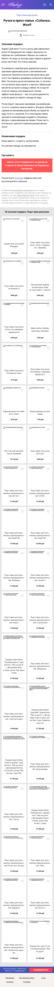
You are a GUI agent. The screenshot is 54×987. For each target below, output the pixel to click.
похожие (19, 178)
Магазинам (10, 978)
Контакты (10, 982)
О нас (43, 978)
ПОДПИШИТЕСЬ (41, 970)
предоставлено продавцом (22, 190)
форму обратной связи (25, 195)
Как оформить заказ (26, 978)
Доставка (26, 982)
